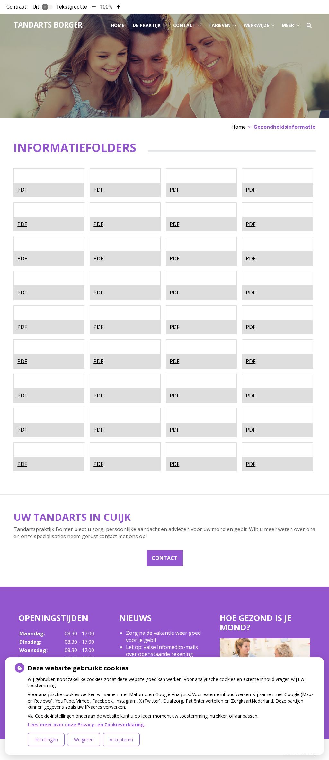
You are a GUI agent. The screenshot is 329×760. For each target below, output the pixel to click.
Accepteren (121, 740)
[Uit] (47, 7)
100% (106, 7)
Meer (288, 25)
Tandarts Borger (48, 25)
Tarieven (220, 25)
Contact (184, 25)
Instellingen (46, 740)
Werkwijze (256, 25)
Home (117, 25)
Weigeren (83, 740)
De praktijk (147, 25)
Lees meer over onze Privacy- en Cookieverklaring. (86, 724)
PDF (22, 189)
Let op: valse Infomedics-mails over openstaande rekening (162, 650)
